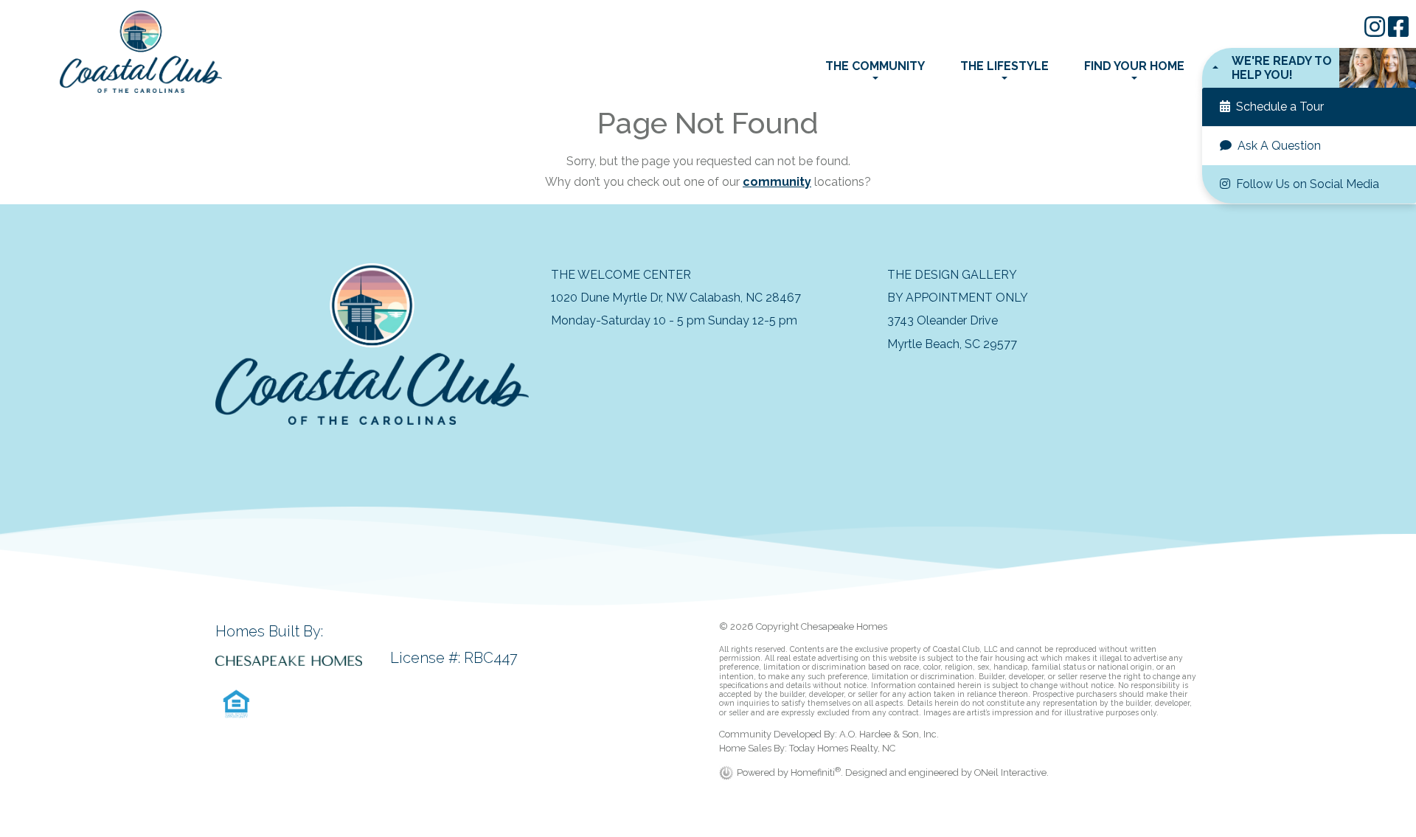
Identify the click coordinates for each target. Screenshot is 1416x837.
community (777, 182)
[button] (1309, 68)
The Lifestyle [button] (1004, 66)
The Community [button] (875, 66)
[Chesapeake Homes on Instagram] (1376, 31)
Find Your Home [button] (1134, 66)
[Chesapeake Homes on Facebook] (1398, 31)
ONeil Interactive (1010, 772)
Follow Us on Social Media (1306, 184)
